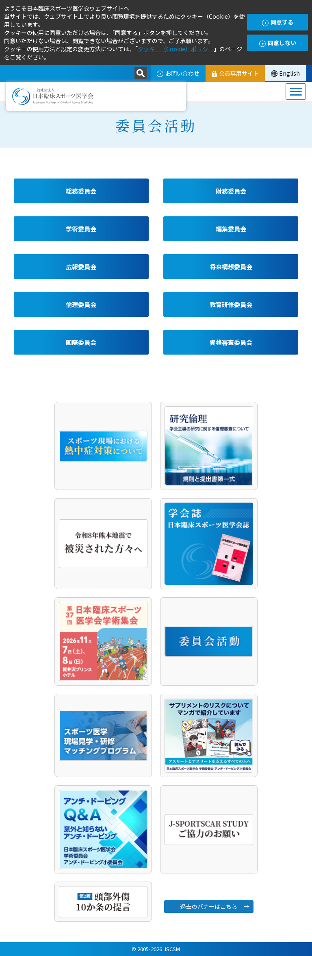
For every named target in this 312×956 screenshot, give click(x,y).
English (289, 73)
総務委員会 (81, 191)
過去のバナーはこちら (208, 906)
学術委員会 (81, 228)
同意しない (282, 43)
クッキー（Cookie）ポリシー (176, 49)
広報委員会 (81, 266)
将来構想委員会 (231, 266)
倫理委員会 (81, 304)
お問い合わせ (182, 73)
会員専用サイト (239, 73)
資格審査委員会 (231, 342)
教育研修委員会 (231, 304)
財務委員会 (231, 191)
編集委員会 (231, 228)
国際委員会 (81, 342)
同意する (282, 22)
